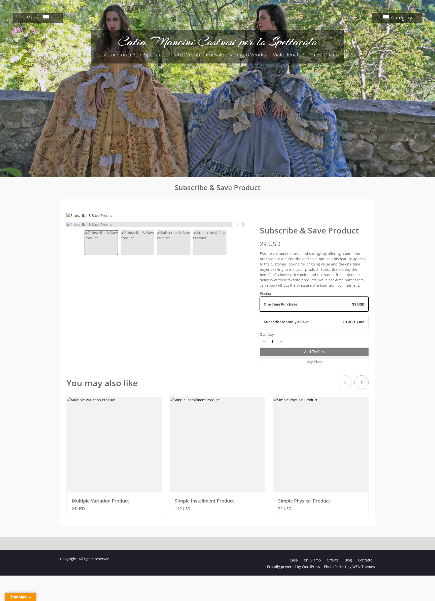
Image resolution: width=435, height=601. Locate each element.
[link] (361, 382)
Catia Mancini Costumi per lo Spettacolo (217, 42)
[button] (237, 225)
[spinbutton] (272, 341)
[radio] (314, 304)
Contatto (365, 560)
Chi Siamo (312, 560)
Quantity (267, 334)
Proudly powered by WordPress (293, 566)
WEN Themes (363, 566)
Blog (348, 560)
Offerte (333, 560)
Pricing (265, 293)
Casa (294, 560)
